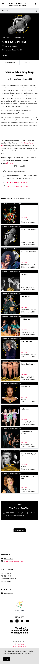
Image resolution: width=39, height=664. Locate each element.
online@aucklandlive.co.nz (13, 561)
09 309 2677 (8, 559)
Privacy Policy (19, 644)
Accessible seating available (17, 182)
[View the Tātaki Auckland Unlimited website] (19, 630)
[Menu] (3, 4)
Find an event (6, 11)
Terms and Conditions (19, 646)
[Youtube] (27, 621)
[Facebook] (11, 621)
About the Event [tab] (10, 62)
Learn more (27, 653)
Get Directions (19, 530)
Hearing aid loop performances (18, 186)
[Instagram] (17, 621)
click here (9, 163)
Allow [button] (6, 659)
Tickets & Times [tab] (29, 63)
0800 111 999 (8, 593)
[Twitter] (22, 621)
